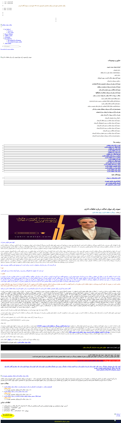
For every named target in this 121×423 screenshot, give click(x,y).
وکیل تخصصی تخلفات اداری (112, 166)
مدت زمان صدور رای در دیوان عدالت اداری (15, 391)
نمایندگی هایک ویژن (50, 366)
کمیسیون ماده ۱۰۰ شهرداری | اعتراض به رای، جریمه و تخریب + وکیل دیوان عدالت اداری (28, 386)
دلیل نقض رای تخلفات (114, 149)
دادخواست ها (8, 38)
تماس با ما (10, 32)
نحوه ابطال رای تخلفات (114, 161)
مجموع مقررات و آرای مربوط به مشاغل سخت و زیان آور (106, 109)
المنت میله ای (71, 366)
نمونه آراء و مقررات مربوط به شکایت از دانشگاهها (108, 92)
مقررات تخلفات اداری (114, 159)
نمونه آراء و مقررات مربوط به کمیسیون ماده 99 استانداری (106, 84)
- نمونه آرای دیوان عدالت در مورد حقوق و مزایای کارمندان (106, 133)
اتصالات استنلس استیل (102, 369)
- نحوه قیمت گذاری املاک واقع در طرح (111, 103)
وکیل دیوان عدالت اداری (95, 360)
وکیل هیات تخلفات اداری (113, 171)
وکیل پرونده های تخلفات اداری (112, 164)
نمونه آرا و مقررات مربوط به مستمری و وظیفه (108, 86)
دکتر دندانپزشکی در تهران (113, 178)
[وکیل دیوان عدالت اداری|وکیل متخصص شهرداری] (14, 376)
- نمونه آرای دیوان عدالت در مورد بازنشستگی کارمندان (107, 123)
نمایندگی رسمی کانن (101, 366)
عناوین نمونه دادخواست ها (15, 41)
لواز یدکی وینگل (116, 368)
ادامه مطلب (7, 388)
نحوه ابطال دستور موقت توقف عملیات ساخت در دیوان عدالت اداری (22, 396)
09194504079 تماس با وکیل (62, 421)
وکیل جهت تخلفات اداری (113, 169)
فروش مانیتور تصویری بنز (113, 183)
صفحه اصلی (8, 43)
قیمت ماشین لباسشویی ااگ (112, 184)
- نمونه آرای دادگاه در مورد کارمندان (111, 130)
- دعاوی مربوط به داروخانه (113, 81)
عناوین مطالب (8, 35)
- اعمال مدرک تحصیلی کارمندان (112, 118)
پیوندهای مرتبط (9, 34)
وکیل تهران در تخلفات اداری (112, 168)
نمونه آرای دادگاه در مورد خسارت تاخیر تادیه (109, 89)
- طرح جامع (117, 75)
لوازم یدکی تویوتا (30, 366)
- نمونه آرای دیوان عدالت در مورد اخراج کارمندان (108, 128)
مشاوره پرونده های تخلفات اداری (111, 155)
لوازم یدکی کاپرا (40, 366)
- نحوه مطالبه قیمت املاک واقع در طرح (110, 98)
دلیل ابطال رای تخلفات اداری (112, 147)
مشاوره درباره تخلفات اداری (112, 157)
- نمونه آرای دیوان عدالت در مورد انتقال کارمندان (108, 120)
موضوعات (7, 37)
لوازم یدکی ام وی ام (89, 366)
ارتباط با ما (7, 29)
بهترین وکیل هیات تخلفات (113, 145)
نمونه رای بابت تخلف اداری (113, 162)
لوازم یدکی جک (22, 366)
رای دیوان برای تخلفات (114, 152)
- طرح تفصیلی (116, 70)
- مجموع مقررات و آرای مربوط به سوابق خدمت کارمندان (106, 135)
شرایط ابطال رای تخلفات (113, 154)
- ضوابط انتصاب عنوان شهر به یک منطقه (110, 72)
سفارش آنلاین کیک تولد (11, 366)
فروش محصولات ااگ (114, 369)
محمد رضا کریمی (82, 360)
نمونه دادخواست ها (7, 414)
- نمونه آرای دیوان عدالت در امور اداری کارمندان (108, 125)
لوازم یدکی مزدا (79, 366)
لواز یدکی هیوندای (112, 366)
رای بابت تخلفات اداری (114, 150)
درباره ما (10, 30)
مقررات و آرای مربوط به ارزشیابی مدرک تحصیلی (108, 112)
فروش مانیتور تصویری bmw (112, 181)
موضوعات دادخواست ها (14, 40)
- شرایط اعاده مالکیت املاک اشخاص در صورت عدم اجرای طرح (104, 101)
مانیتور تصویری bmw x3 (104, 368)
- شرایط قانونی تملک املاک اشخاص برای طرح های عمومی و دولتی (104, 106)
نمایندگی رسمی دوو (61, 366)
